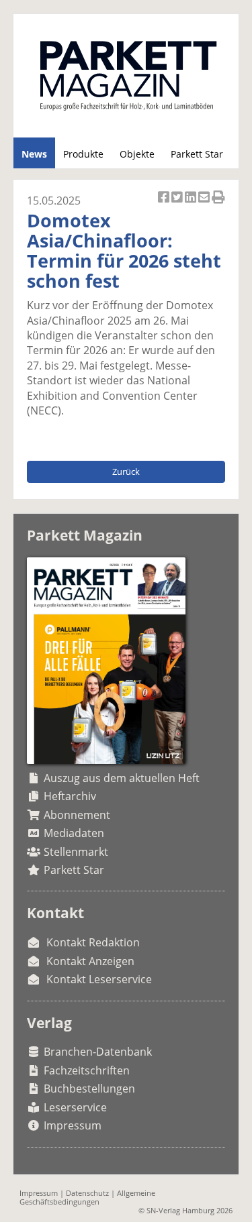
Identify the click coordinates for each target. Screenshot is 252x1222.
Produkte (83, 154)
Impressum (72, 1125)
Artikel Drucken (218, 204)
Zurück (126, 471)
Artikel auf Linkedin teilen (191, 204)
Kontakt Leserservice (99, 979)
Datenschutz (87, 1193)
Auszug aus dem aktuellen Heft (122, 778)
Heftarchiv (70, 796)
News (34, 154)
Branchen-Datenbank (98, 1051)
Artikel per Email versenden (205, 204)
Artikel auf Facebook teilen (164, 204)
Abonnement (77, 815)
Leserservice (75, 1107)
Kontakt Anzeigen (90, 961)
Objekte (137, 154)
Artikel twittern (178, 204)
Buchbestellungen (89, 1088)
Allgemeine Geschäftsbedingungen (87, 1197)
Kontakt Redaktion (93, 942)
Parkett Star (197, 154)
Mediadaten (74, 833)
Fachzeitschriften (87, 1070)
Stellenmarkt (76, 851)
